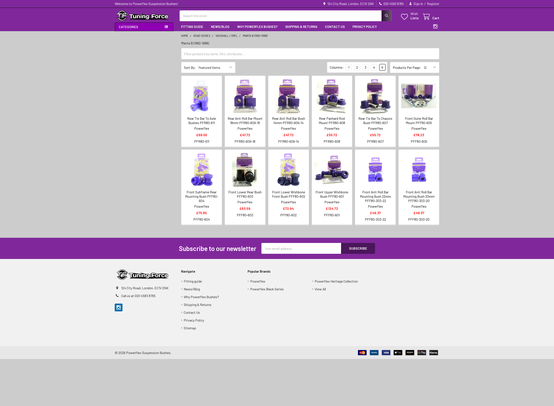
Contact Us (335, 27)
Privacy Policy (365, 27)
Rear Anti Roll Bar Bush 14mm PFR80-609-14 (288, 120)
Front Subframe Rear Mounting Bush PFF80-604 (201, 196)
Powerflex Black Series (267, 289)
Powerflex (257, 281)
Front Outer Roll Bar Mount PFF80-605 (419, 120)
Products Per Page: (407, 67)
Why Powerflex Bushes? (257, 27)
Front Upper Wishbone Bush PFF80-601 (332, 194)
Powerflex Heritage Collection (336, 281)
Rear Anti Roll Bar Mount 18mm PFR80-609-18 (245, 120)
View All (320, 289)
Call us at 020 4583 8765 (138, 296)
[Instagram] (435, 26)
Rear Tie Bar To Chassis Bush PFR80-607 (375, 120)
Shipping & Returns (301, 27)
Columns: (337, 67)
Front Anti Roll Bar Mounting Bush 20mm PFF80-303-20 (419, 196)
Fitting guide (192, 27)
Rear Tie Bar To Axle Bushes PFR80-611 (201, 120)
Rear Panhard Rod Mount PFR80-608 (332, 120)
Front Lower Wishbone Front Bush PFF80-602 (288, 194)
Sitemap (190, 328)
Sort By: (190, 67)
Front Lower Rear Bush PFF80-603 (245, 194)
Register (433, 4)
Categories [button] (128, 27)
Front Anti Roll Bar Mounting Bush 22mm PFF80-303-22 (375, 196)
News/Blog (220, 27)
